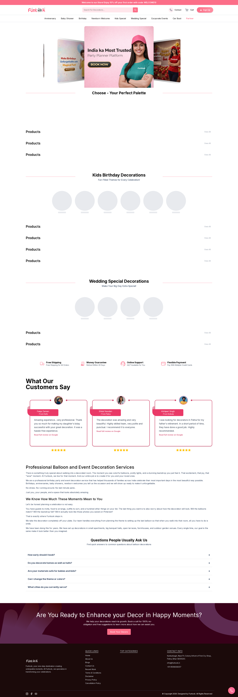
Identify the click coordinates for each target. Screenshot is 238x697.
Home (87, 655)
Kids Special (120, 18)
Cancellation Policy (93, 683)
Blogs (87, 662)
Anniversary (50, 18)
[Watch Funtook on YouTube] (36, 694)
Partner (190, 18)
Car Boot (177, 18)
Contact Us (89, 666)
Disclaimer (89, 676)
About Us (89, 659)
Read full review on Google (46, 435)
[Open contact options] (231, 690)
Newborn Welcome (100, 18)
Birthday (83, 18)
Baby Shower (67, 18)
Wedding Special (138, 18)
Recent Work (90, 669)
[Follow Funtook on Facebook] (31, 694)
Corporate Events (159, 18)
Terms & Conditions (93, 673)
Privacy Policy (91, 680)
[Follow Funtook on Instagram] (27, 694)
